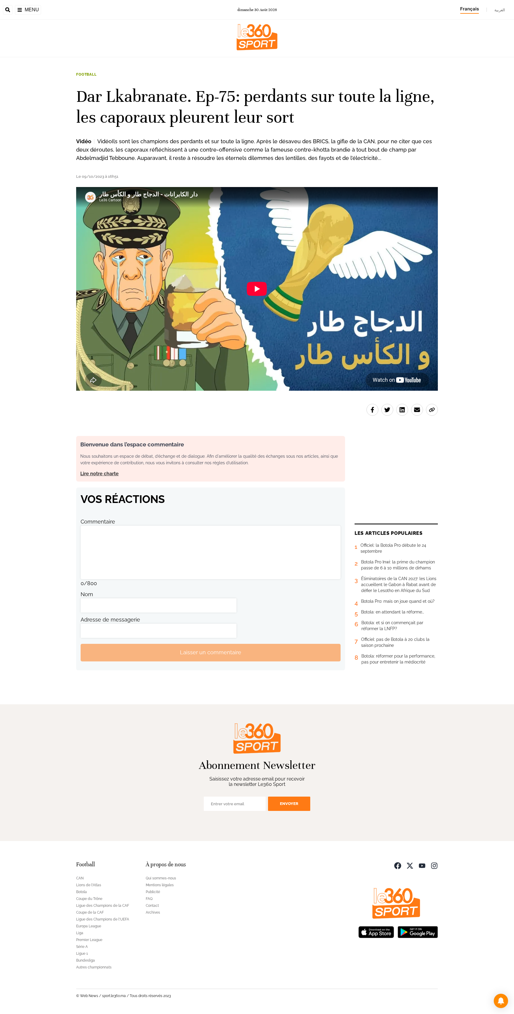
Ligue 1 (82, 953)
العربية (499, 9)
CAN (80, 878)
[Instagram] (434, 865)
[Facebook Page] (397, 865)
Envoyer (289, 803)
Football (86, 74)
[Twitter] (409, 865)
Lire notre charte (99, 473)
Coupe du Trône (89, 899)
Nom (87, 594)
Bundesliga (85, 960)
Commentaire (98, 521)
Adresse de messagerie (110, 619)
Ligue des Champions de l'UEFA (102, 919)
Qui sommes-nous (161, 878)
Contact (152, 906)
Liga (79, 933)
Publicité (153, 892)
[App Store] (376, 931)
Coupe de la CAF (90, 912)
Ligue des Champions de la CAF (102, 906)
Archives (153, 912)
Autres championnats (94, 967)
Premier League (89, 940)
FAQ (149, 899)
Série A (82, 947)
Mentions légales (160, 885)
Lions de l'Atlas (88, 885)
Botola (81, 892)
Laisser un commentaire (210, 652)
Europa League (88, 926)
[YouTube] (422, 865)
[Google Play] (417, 931)
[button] (501, 1001)
